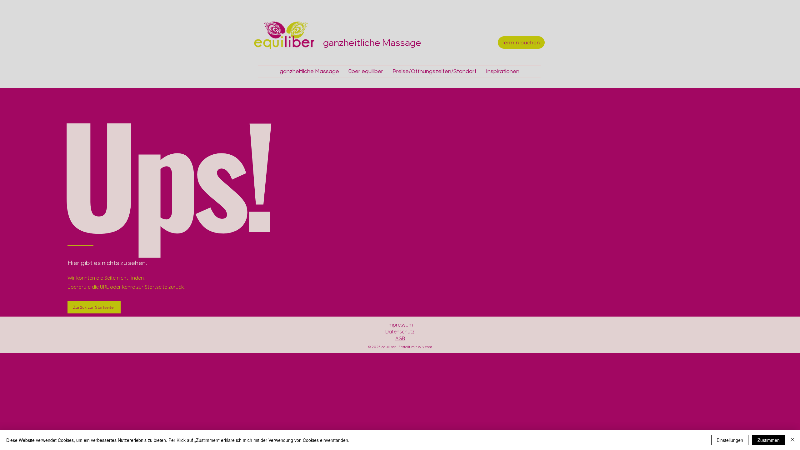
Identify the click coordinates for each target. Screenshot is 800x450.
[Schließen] (792, 440)
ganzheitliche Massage (373, 42)
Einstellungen (730, 440)
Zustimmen (769, 440)
